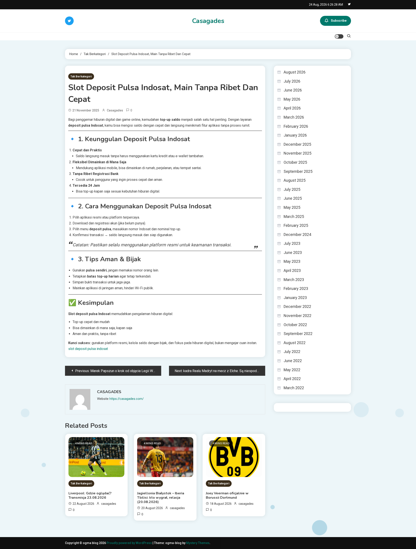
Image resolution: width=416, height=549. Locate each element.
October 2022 (295, 324)
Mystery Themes (198, 543)
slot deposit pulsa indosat (88, 349)
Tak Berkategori (81, 76)
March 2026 (294, 117)
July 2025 (292, 189)
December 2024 (297, 234)
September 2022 (298, 333)
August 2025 (295, 180)
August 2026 (295, 72)
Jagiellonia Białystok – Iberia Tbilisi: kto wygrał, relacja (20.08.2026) (160, 497)
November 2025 (297, 153)
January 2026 (295, 135)
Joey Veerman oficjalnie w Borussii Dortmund (227, 495)
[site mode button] (339, 36)
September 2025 (298, 171)
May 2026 (292, 99)
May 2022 (292, 370)
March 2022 (294, 388)
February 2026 (296, 126)
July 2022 (292, 351)
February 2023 (296, 288)
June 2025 (293, 198)
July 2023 (292, 243)
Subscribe (339, 21)
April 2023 (292, 270)
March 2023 (294, 279)
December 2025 (297, 144)
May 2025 (292, 207)
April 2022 (292, 378)
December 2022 (297, 306)
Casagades (208, 20)
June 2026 (293, 90)
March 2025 (294, 216)
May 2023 (292, 261)
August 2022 (295, 342)
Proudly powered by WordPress (130, 543)
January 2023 (295, 297)
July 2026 (292, 81)
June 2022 (293, 360)
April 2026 (292, 108)
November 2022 (297, 315)
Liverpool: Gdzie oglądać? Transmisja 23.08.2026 (90, 495)
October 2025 (295, 162)
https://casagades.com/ (126, 399)
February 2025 (296, 225)
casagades (115, 110)
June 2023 (293, 252)
